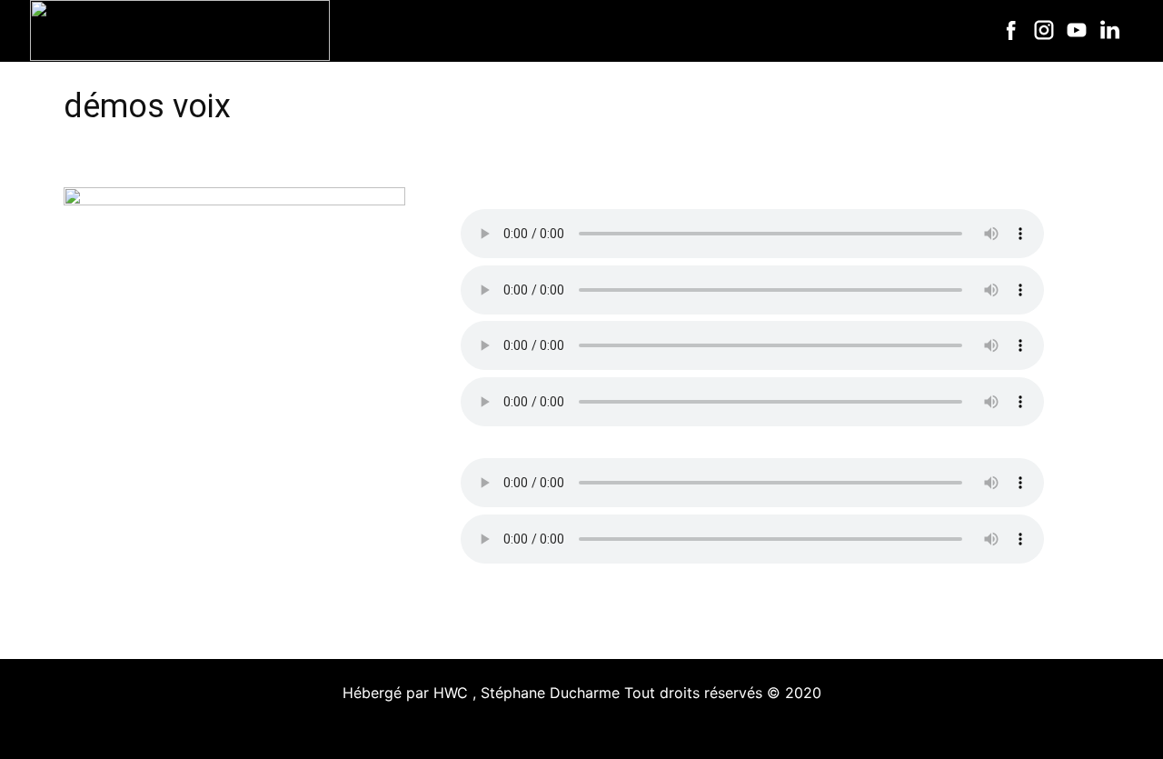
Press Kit (819, 30)
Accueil (425, 30)
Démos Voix (627, 30)
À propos (518, 30)
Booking (914, 30)
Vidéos (728, 30)
